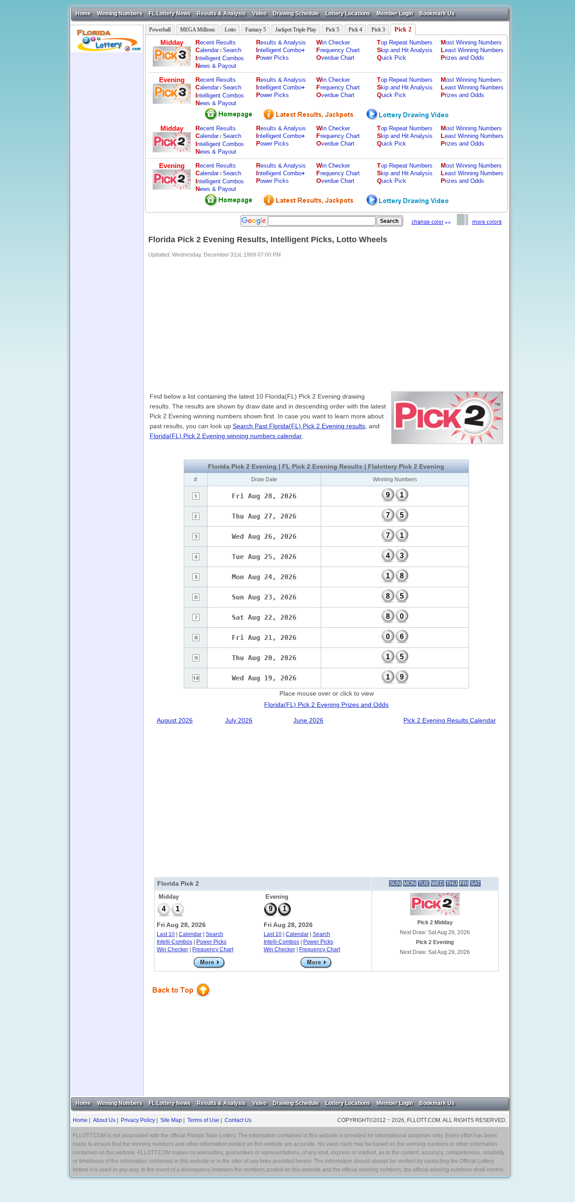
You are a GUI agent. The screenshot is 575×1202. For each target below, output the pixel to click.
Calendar (190, 934)
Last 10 (166, 934)
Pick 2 (402, 29)
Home (83, 13)
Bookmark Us (437, 13)
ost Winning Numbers (471, 42)
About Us (104, 1120)
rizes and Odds (462, 57)
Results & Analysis (221, 13)
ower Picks (272, 57)
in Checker (333, 42)
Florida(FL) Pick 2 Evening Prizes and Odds (326, 704)
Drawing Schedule (296, 13)
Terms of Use (203, 1120)
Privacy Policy (138, 1120)
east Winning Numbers (472, 50)
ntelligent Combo (280, 50)
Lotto (230, 30)
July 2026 (238, 720)
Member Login (394, 13)
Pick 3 (378, 30)
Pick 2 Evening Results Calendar (449, 720)
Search (232, 50)
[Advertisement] (107, 187)
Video (259, 13)
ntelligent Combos (219, 58)
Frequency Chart (212, 949)
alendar (207, 50)
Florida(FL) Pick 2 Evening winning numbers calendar (226, 435)
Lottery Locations (347, 13)
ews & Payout (215, 65)
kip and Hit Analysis (405, 50)
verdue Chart (335, 57)
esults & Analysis (281, 42)
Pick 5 (332, 30)
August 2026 (175, 720)
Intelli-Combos (174, 942)
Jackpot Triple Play (295, 30)
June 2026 (308, 720)
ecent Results (215, 42)
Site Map (171, 1120)
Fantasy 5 (255, 30)
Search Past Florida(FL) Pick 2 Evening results (299, 426)
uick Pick (391, 57)
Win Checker (172, 949)
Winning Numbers (119, 13)
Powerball (160, 30)
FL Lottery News (169, 13)
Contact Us (238, 1120)
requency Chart (338, 50)
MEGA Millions (197, 30)
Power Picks (211, 942)
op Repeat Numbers (405, 42)
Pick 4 (355, 30)
